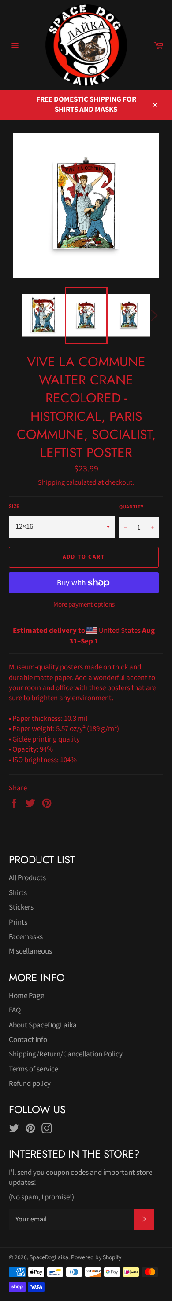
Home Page (26, 995)
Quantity (131, 507)
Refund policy (30, 1083)
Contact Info (28, 1039)
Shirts (18, 893)
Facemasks (26, 937)
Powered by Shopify (96, 1257)
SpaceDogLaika (49, 1257)
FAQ (15, 1010)
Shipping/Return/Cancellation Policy (66, 1054)
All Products (27, 878)
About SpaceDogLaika (43, 1025)
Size (14, 506)
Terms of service (33, 1069)
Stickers (21, 907)
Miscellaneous (30, 951)
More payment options (84, 604)
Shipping (51, 482)
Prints (18, 922)
